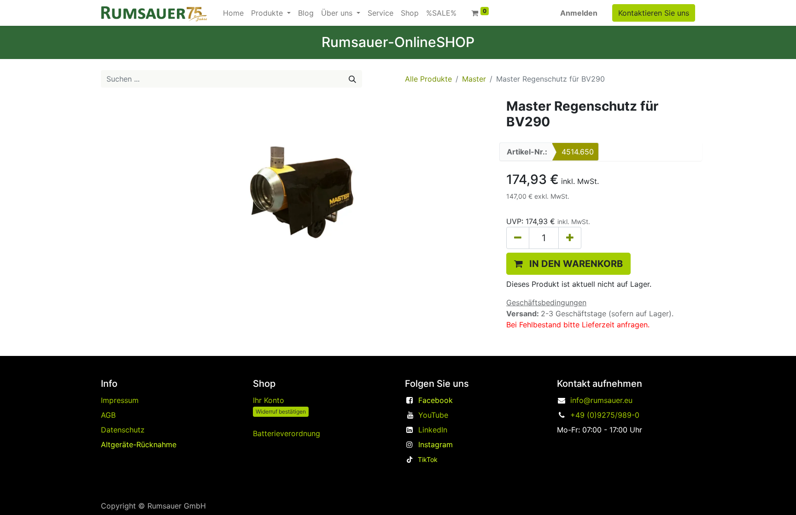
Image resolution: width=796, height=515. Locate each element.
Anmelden (578, 13)
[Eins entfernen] (517, 238)
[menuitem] (233, 13)
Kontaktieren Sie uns (653, 13)
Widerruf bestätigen (281, 411)
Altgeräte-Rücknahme (138, 444)
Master (474, 78)
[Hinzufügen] (569, 238)
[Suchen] (352, 79)
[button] (568, 264)
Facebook (435, 400)
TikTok (428, 459)
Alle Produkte (428, 78)
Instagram (435, 444)
